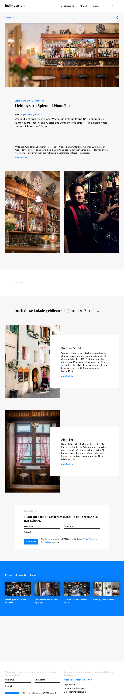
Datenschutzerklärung (75, 691)
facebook (69, 679)
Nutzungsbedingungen (75, 688)
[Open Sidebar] (117, 6)
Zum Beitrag (21, 157)
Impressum (69, 684)
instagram (80, 679)
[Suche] (112, 6)
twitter (91, 679)
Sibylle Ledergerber (29, 114)
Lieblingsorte (67, 6)
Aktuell (83, 6)
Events (95, 6)
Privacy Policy (88, 539)
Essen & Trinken (23, 100)
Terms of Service (47, 542)
